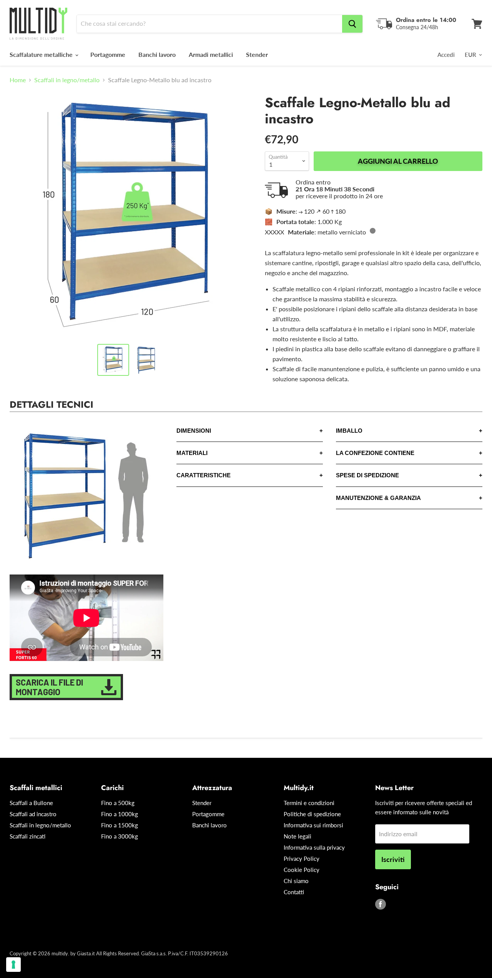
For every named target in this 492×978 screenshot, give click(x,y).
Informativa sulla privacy (314, 847)
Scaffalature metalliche (42, 54)
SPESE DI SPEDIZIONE (367, 475)
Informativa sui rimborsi (313, 825)
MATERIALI (192, 453)
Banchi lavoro (157, 54)
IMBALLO (349, 430)
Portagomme (107, 54)
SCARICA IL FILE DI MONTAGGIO (49, 687)
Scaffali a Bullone (31, 802)
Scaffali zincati (27, 836)
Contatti (294, 891)
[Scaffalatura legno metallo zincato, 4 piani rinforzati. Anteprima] (146, 360)
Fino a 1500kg (119, 825)
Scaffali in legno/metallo (67, 79)
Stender (257, 54)
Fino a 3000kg (119, 836)
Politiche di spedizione (312, 813)
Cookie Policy (301, 869)
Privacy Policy (301, 858)
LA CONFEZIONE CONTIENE (375, 453)
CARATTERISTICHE (203, 475)
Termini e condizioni (309, 802)
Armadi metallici (211, 54)
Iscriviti (393, 859)
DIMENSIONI (193, 430)
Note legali (297, 836)
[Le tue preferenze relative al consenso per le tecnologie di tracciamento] (13, 964)
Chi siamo (296, 880)
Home (18, 79)
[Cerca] (352, 24)
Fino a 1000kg (119, 813)
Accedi (446, 54)
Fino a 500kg (118, 802)
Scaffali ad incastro (33, 813)
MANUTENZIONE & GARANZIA (378, 498)
